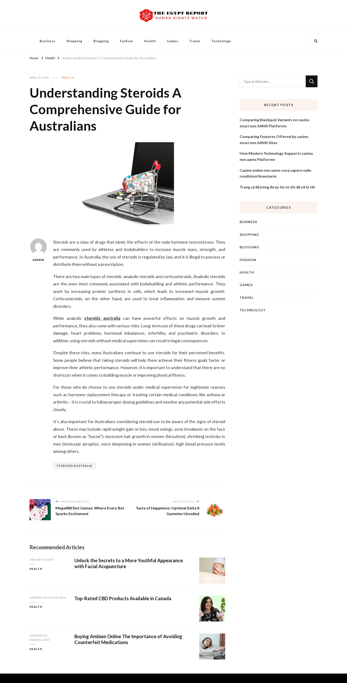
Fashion (126, 41)
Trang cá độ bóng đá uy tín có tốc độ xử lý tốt (277, 187)
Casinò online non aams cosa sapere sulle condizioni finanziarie (275, 173)
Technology (221, 41)
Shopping (74, 41)
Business (47, 41)
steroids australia (102, 318)
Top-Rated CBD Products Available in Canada (122, 598)
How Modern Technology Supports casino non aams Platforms (276, 156)
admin (38, 260)
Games (172, 41)
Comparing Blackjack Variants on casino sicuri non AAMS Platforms (274, 122)
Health (150, 41)
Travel (194, 41)
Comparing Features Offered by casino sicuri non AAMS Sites (274, 139)
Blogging (101, 41)
